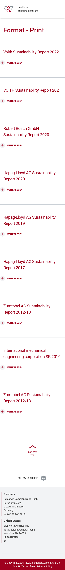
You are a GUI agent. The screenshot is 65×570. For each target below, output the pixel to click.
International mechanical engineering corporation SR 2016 (31, 353)
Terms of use (28, 566)
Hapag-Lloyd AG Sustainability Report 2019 (29, 220)
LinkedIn (43, 478)
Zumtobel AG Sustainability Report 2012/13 (26, 309)
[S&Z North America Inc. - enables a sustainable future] (8, 9)
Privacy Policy (44, 566)
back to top (32, 454)
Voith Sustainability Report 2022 (31, 52)
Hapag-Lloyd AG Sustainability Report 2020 (29, 176)
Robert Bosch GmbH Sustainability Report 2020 (26, 131)
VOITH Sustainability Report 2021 (32, 90)
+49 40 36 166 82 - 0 (14, 514)
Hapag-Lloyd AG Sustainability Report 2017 (29, 264)
